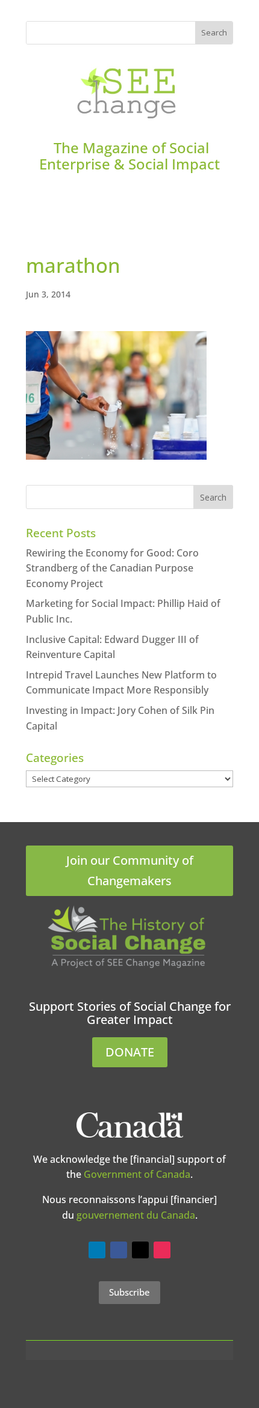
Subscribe (129, 1292)
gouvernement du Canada (135, 1215)
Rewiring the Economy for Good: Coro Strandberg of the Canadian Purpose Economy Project (112, 568)
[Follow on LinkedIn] (97, 1250)
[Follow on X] (140, 1250)
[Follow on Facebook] (118, 1250)
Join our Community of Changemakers (129, 870)
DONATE (129, 1052)
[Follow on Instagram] (162, 1250)
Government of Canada (137, 1174)
